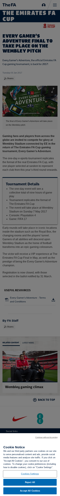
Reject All (30, 482)
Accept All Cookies (30, 491)
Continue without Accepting (46, 437)
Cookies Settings (30, 474)
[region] (30, 464)
